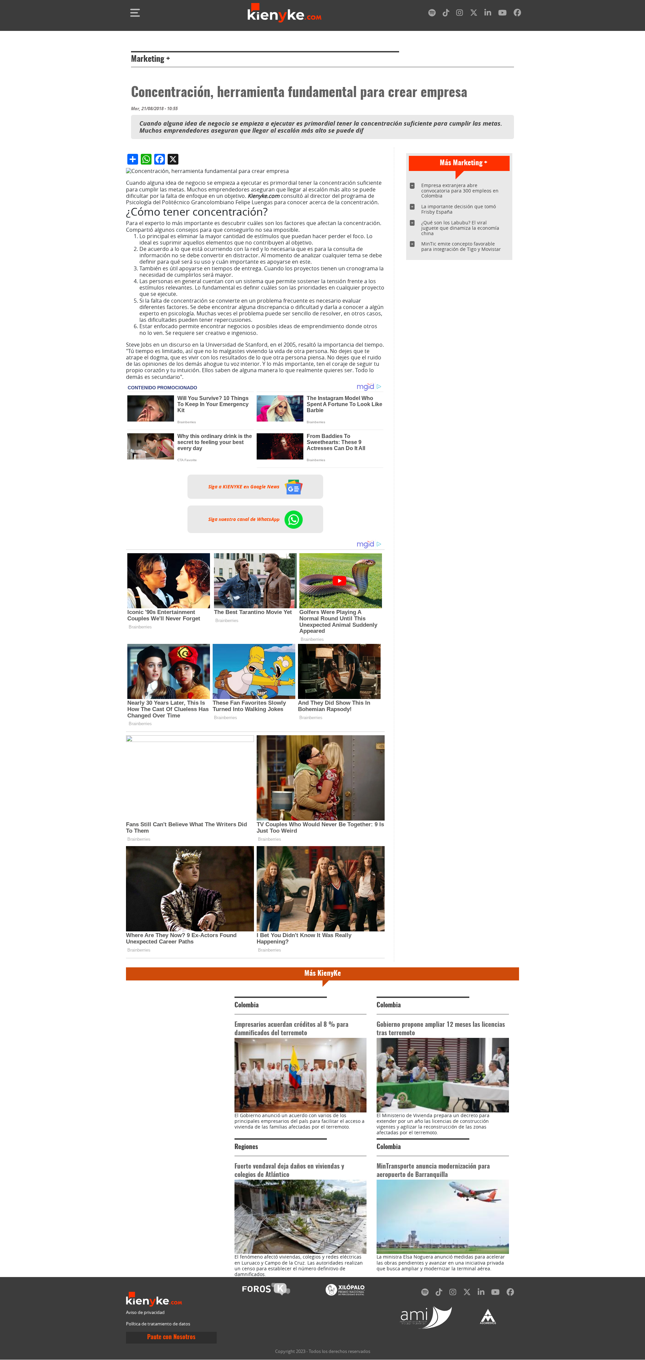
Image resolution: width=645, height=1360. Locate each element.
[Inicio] (284, 13)
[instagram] (459, 13)
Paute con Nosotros (171, 1337)
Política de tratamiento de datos (158, 1324)
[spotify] (432, 13)
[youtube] (502, 13)
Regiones (246, 1147)
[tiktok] (446, 13)
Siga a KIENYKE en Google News (244, 486)
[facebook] (517, 13)
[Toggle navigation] (135, 12)
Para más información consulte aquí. (232, 377)
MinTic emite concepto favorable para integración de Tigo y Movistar (461, 246)
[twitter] (473, 13)
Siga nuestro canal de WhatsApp (244, 519)
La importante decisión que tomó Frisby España (458, 209)
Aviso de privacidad (145, 1312)
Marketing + (150, 59)
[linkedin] (487, 13)
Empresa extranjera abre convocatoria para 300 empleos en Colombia (460, 190)
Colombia (246, 1005)
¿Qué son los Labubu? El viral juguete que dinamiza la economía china (460, 227)
